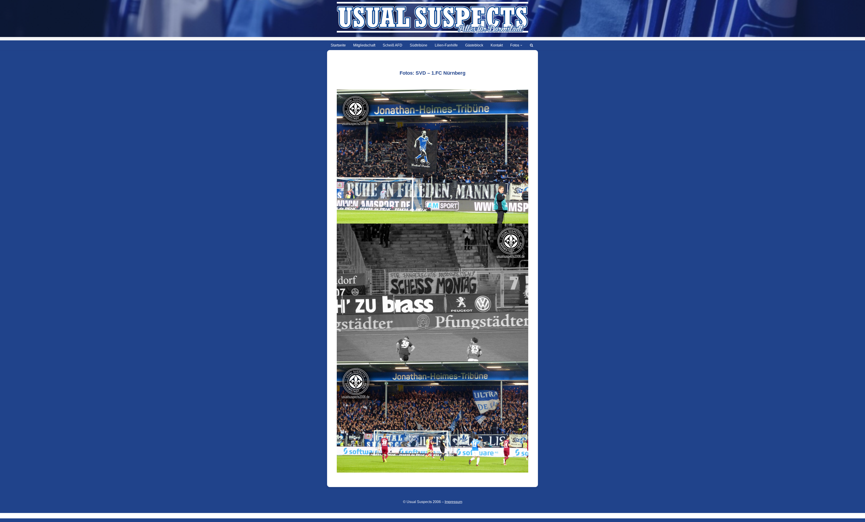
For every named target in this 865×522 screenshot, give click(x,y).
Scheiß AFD (392, 45)
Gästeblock (474, 45)
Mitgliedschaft (364, 45)
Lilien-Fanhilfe (446, 45)
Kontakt (497, 45)
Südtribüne (418, 45)
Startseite (338, 45)
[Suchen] (531, 45)
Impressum (453, 502)
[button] (521, 45)
